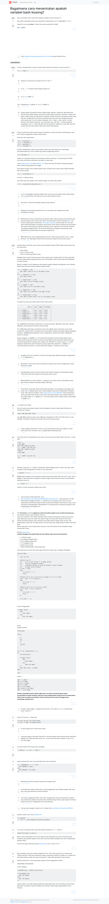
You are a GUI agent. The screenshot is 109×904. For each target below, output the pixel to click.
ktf (22, 742)
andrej (74, 823)
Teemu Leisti (25, 198)
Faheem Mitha (25, 376)
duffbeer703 (73, 74)
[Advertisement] (46, 41)
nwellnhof (24, 359)
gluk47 (74, 847)
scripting (23, 27)
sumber (74, 29)
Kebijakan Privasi (25, 901)
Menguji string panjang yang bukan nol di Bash (38, 56)
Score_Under (25, 128)
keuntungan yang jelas (49, 222)
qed (23, 204)
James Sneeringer (26, 508)
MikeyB (74, 461)
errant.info (73, 490)
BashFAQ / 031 (40, 163)
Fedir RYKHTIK (72, 775)
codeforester (25, 58)
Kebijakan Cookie (14, 901)
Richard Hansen (72, 349)
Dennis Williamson (72, 187)
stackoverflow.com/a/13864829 (52, 393)
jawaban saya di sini (26, 163)
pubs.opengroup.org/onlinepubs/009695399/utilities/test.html (39, 499)
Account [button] (95, 2)
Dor (23, 712)
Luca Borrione (73, 702)
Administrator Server (26, 2)
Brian (23, 730)
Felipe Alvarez (25, 106)
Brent (75, 27)
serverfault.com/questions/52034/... (62, 808)
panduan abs (43, 844)
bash (18, 27)
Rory (75, 422)
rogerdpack (73, 891)
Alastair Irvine (25, 214)
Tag (35, 2)
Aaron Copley (25, 98)
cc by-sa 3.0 (83, 900)
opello (23, 432)
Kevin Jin (24, 400)
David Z (24, 90)
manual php (25, 532)
